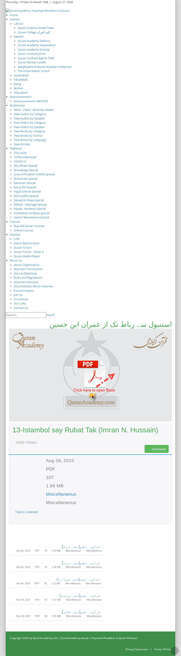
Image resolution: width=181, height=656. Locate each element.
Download (158, 449)
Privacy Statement (137, 649)
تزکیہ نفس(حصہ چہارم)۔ (77, 579)
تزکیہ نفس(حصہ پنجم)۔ (79, 595)
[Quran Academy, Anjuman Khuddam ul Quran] (38, 10)
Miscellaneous (61, 494)
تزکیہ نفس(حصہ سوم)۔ (80, 563)
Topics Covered (27, 512)
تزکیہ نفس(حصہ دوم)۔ (80, 546)
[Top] (175, 651)
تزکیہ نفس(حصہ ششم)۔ (80, 612)
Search (50, 315)
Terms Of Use (162, 649)
